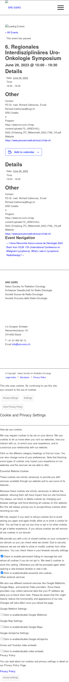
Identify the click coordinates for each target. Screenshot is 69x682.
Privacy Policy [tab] (7, 655)
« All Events (11, 32)
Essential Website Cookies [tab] (14, 471)
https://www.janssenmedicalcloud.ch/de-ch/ (28, 140)
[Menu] (59, 7)
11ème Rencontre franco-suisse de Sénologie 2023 (34, 243)
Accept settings (10, 397)
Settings (28, 397)
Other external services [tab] (12, 577)
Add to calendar (24, 152)
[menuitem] (59, 7)
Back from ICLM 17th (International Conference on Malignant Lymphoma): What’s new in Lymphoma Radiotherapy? (33, 251)
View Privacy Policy (12, 406)
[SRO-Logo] (28, 7)
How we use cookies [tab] (11, 429)
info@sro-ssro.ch (21, 344)
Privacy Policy (7, 671)
